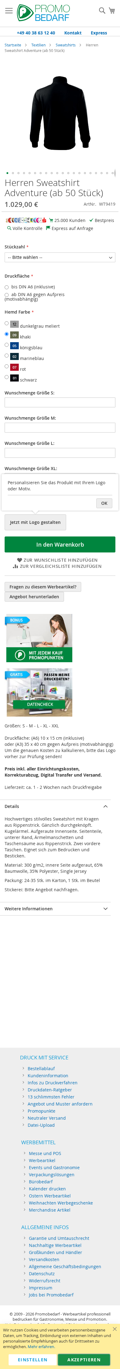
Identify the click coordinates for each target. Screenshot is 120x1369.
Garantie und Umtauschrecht (59, 1238)
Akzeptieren (84, 1360)
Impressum (40, 1288)
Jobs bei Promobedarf (51, 1295)
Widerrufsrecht (44, 1281)
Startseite (13, 44)
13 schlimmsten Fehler (51, 1097)
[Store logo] (43, 13)
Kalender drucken (47, 1189)
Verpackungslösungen (51, 1174)
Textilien (38, 44)
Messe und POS (45, 1153)
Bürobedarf (41, 1182)
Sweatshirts (66, 44)
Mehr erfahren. (41, 1346)
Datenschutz (42, 1273)
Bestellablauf (41, 1068)
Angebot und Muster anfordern (60, 1104)
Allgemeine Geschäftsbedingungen (65, 1266)
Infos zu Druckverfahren (53, 1083)
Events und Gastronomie (54, 1167)
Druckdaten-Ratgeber (50, 1090)
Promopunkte (41, 1111)
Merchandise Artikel (49, 1210)
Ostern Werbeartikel (50, 1196)
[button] (7, 173)
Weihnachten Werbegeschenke (61, 1203)
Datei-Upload (41, 1125)
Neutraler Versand (47, 1118)
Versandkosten (44, 1259)
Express (99, 33)
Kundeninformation (48, 1075)
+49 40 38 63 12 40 (36, 33)
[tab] (55, 806)
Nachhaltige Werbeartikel (55, 1245)
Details (12, 806)
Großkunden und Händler (55, 1252)
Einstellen (33, 1360)
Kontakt (73, 33)
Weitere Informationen (29, 909)
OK (104, 503)
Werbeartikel (42, 1160)
